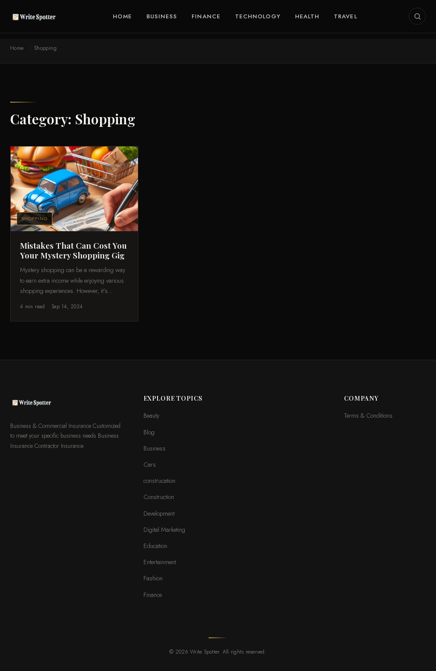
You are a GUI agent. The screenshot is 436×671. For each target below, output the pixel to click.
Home (122, 16)
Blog (149, 431)
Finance (206, 16)
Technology (258, 16)
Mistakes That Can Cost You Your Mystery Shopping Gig (73, 250)
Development (159, 513)
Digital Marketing (164, 529)
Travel (345, 16)
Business (162, 16)
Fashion (153, 578)
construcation (159, 480)
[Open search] (417, 16)
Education (155, 545)
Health (307, 16)
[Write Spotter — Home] (35, 16)
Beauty (151, 415)
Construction (158, 496)
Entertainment (159, 561)
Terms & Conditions (368, 415)
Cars (149, 464)
